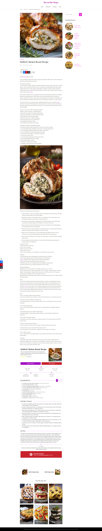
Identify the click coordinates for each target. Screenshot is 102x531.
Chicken (25, 76)
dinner (31, 92)
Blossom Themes (65, 529)
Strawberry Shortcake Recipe (41, 501)
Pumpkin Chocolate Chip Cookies (55, 501)
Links (60, 6)
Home (42, 6)
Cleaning (54, 6)
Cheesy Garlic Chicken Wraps (77, 26)
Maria (21, 65)
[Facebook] (24, 72)
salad (58, 102)
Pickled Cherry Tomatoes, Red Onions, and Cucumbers (77, 46)
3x (60, 380)
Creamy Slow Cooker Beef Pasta (77, 55)
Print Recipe (31, 363)
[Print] (29, 72)
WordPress (76, 529)
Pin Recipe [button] (52, 363)
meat (25, 286)
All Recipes (48, 6)
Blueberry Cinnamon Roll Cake (26, 501)
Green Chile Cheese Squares (77, 65)
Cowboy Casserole (27, 522)
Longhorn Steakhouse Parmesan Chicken (76, 36)
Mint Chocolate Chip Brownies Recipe (55, 522)
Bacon (22, 259)
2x (58, 380)
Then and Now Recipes (35, 529)
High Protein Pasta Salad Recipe (41, 522)
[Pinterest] (26, 72)
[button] (21, 356)
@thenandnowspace (43, 455)
